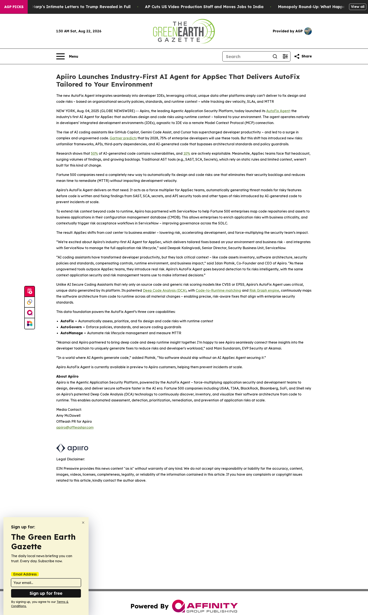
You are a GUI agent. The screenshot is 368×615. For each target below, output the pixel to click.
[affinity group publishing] (29, 313)
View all (357, 6)
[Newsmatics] (29, 323)
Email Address (25, 574)
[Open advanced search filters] (285, 56)
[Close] (83, 523)
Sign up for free (46, 593)
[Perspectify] (29, 302)
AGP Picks (13, 7)
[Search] (275, 56)
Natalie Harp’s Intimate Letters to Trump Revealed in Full (73, 6)
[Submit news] (29, 291)
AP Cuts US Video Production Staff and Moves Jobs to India (204, 6)
